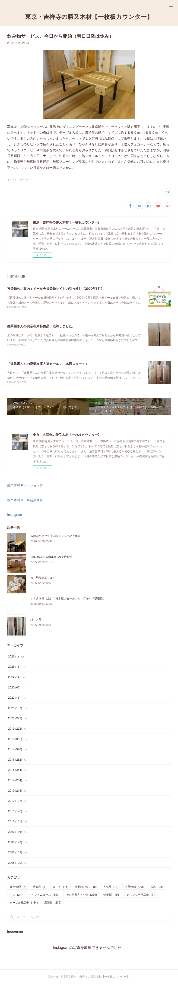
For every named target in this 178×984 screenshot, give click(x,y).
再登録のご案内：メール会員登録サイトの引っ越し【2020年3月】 (55, 288)
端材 (157, 886)
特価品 (39, 886)
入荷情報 (135, 886)
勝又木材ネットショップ (25, 485)
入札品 (110, 886)
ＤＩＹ (60, 886)
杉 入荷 (35, 619)
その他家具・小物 (81, 894)
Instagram (14, 514)
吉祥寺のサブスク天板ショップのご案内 (55, 536)
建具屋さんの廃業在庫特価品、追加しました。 (41, 326)
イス (16, 894)
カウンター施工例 (142, 894)
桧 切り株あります (42, 577)
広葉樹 (52, 902)
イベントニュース (44, 894)
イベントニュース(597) (19, 179)
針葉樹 (111, 894)
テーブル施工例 (24, 902)
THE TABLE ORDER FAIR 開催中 (51, 556)
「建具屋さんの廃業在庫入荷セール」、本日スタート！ (47, 363)
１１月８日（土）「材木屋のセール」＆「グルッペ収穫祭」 (67, 598)
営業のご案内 (86, 886)
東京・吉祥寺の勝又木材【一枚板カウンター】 (89, 16)
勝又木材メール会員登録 (25, 499)
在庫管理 (18, 886)
